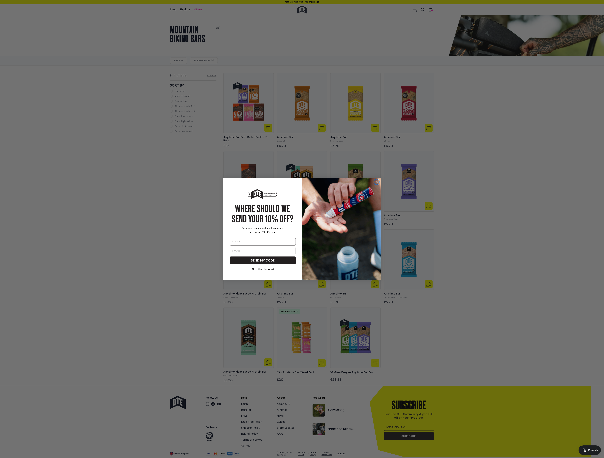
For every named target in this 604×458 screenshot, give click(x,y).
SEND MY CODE (263, 260)
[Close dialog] (376, 182)
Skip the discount (263, 269)
